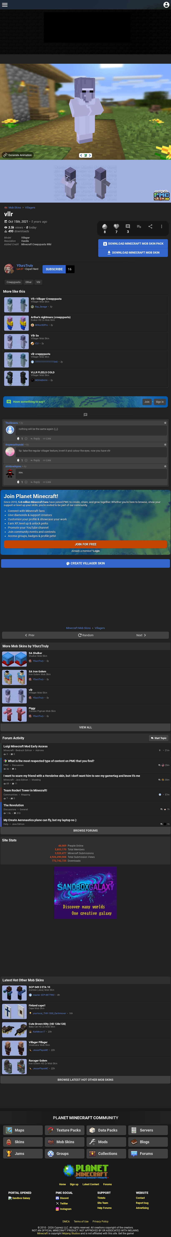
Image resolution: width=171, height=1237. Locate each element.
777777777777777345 (46, 362)
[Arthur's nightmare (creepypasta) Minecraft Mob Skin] (16, 323)
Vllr (38, 282)
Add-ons (39, 750)
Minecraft (42, 1233)
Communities (11, 794)
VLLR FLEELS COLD (42, 372)
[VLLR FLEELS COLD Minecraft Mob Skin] (16, 378)
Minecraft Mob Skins (78, 628)
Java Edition (18, 824)
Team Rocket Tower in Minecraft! (25, 790)
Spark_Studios (160, 794)
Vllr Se (35, 335)
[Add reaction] (26, 439)
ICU (37, 343)
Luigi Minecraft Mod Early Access (26, 746)
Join (147, 401)
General (24, 809)
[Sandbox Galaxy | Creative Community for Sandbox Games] (85, 918)
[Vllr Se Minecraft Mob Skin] (16, 341)
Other (28, 282)
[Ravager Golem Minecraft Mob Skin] (14, 1066)
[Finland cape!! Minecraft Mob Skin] (14, 1011)
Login (96, 551)
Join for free (85, 544)
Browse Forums (85, 830)
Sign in (160, 401)
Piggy (32, 708)
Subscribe (54, 269)
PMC (6, 765)
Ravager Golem (38, 1060)
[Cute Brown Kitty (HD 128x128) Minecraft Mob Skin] (14, 1030)
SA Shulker (35, 653)
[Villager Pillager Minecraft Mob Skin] (14, 1048)
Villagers (30, 207)
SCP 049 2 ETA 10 (39, 987)
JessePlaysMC (40, 1050)
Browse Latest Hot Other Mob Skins (85, 1079)
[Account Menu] (166, 4)
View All (85, 727)
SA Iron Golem (37, 671)
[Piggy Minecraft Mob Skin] (14, 714)
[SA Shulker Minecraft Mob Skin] (14, 659)
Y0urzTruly (25, 266)
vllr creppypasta (40, 354)
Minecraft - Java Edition (16, 780)
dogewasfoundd (14, 444)
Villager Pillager (38, 1042)
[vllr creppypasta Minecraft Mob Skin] (16, 360)
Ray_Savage (41, 306)
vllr (31, 689)
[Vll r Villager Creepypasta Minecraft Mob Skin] (16, 304)
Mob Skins (15, 207)
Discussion (18, 765)
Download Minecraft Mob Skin (136, 252)
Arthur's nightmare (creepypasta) (51, 317)
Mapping (25, 794)
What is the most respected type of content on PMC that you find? (51, 761)
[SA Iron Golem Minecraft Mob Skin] (14, 677)
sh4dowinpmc (13, 466)
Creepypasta (13, 282)
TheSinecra (11, 423)
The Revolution (14, 805)
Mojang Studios (71, 1233)
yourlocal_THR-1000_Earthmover (49, 1013)
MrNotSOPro (41, 325)
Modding (36, 780)
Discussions (10, 809)
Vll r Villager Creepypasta (46, 298)
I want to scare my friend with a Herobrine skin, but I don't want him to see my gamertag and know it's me (72, 775)
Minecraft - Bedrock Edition (18, 750)
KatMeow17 (39, 1031)
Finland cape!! (37, 1005)
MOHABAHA (41, 380)
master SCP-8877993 (43, 995)
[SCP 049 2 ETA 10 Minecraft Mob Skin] (14, 993)
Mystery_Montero (160, 750)
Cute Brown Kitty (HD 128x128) (47, 1023)
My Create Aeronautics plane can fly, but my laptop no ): (40, 820)
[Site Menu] (4, 4)
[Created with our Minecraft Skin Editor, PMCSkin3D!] (161, 200)
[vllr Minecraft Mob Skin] (14, 696)
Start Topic (160, 738)
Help (6, 824)
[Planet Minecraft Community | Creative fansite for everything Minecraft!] (85, 1171)
